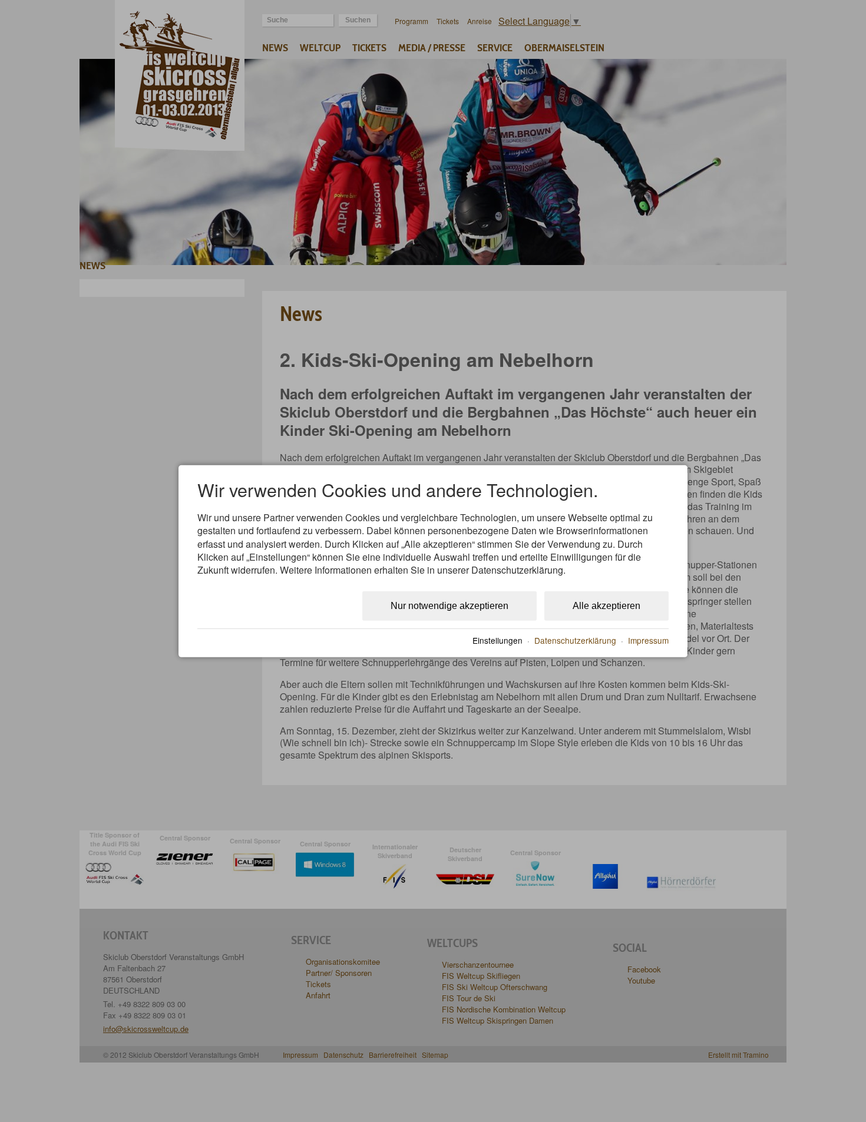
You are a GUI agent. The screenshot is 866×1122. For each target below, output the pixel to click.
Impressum (648, 640)
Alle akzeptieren (606, 606)
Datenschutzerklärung (575, 640)
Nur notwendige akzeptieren (449, 606)
